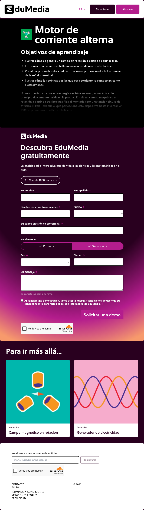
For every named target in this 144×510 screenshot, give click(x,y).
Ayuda (15, 487)
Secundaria (97, 246)
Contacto (18, 484)
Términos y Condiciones (28, 492)
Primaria (46, 246)
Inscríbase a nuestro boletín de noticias (34, 453)
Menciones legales (25, 495)
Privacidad (19, 498)
